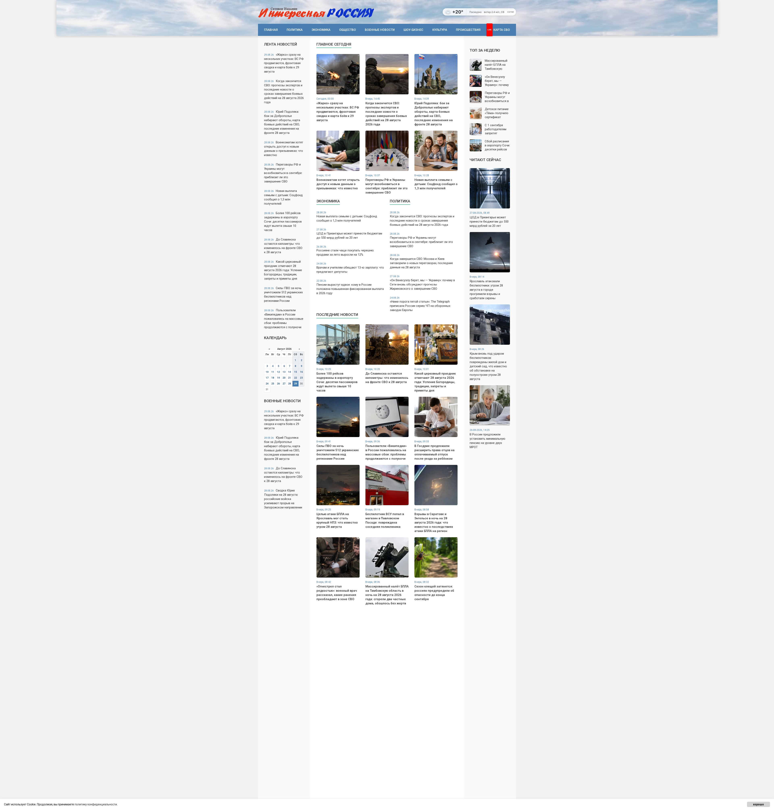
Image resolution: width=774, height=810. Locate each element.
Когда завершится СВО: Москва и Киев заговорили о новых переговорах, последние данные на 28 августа (421, 261)
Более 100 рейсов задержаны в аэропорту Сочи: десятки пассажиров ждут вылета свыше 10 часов (283, 221)
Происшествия (468, 30)
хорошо (758, 804)
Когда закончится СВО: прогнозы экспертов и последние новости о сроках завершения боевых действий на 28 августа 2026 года (284, 91)
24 (267, 383)
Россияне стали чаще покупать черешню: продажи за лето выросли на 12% (345, 251)
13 (284, 372)
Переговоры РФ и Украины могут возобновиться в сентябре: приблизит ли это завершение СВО (283, 173)
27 (284, 383)
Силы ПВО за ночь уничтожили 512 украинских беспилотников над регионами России (283, 294)
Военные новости (380, 30)
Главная (271, 30)
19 (278, 377)
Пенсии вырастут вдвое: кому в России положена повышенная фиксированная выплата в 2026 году (350, 287)
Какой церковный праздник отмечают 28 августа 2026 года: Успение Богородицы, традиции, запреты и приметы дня (283, 270)
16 (301, 372)
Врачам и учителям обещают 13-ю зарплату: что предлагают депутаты (350, 268)
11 (272, 372)
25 (272, 383)
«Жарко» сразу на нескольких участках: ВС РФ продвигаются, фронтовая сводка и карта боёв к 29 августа (284, 63)
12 (278, 372)
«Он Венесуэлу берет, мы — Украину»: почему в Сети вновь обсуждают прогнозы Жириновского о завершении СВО (422, 282)
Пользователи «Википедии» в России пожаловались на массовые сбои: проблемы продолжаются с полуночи (283, 318)
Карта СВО (501, 30)
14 (289, 372)
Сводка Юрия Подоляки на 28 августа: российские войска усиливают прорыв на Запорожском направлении (283, 499)
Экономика (321, 30)
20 (284, 377)
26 (278, 383)
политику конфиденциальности (96, 804)
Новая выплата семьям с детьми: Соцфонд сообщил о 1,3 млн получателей (283, 197)
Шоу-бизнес (413, 30)
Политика (295, 30)
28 (289, 383)
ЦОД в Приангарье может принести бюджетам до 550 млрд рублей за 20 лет (349, 233)
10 (267, 372)
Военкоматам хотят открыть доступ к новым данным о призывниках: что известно (283, 149)
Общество (347, 30)
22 (295, 377)
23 (301, 377)
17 (267, 377)
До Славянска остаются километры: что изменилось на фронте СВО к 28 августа (283, 246)
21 (289, 377)
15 (295, 372)
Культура (439, 30)
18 (272, 377)
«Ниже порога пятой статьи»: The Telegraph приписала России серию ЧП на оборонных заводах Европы (420, 304)
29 (295, 383)
